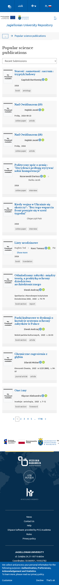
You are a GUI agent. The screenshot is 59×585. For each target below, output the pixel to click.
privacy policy (37, 574)
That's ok (50, 580)
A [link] (18, 6)
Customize (7, 580)
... (5, 36)
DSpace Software (16, 530)
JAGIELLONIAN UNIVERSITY (29, 552)
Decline (40, 580)
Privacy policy (29, 538)
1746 (40, 419)
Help (29, 525)
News (29, 517)
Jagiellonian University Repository (29, 25)
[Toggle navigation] (55, 18)
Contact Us (29, 521)
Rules (29, 534)
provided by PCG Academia (38, 530)
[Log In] (33, 6)
